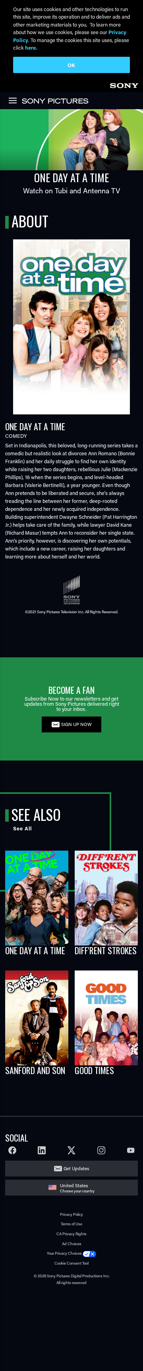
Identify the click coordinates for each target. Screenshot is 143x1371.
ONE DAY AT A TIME (35, 950)
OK (71, 65)
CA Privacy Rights (71, 1233)
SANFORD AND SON (35, 1070)
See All (22, 828)
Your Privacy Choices (64, 1253)
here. (31, 47)
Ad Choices (71, 1243)
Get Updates (76, 1168)
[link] (124, 84)
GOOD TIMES (94, 1070)
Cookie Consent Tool (71, 1263)
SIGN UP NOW (76, 724)
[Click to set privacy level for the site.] (89, 1253)
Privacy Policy (71, 1214)
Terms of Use (71, 1224)
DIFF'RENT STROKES (106, 950)
